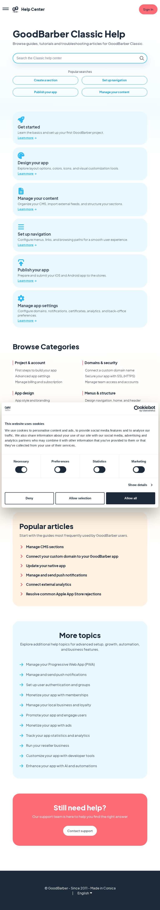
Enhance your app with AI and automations (61, 766)
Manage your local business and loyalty (58, 705)
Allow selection (80, 498)
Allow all (130, 498)
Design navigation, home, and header (113, 400)
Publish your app (33, 270)
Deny (29, 498)
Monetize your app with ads (49, 725)
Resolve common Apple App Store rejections (63, 594)
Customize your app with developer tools (60, 755)
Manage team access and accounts (112, 382)
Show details (137, 485)
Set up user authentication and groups (58, 684)
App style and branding (32, 400)
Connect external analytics (48, 584)
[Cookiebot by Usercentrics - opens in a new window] (137, 409)
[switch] (60, 469)
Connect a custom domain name (109, 370)
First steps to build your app (36, 370)
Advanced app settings (32, 376)
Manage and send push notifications (56, 575)
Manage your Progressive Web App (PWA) (60, 664)
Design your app (33, 163)
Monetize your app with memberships (57, 695)
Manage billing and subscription (38, 382)
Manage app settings (38, 305)
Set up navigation (34, 234)
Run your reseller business (47, 745)
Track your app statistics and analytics (58, 735)
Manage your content (38, 198)
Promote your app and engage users (56, 715)
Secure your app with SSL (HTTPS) (110, 376)
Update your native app (46, 566)
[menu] (5, 9)
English (83, 893)
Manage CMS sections (45, 547)
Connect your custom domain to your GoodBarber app (72, 556)
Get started (29, 127)
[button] (142, 58)
